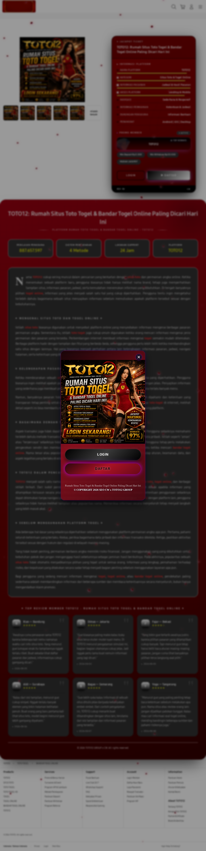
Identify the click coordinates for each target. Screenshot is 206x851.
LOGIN (103, 454)
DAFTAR (103, 468)
